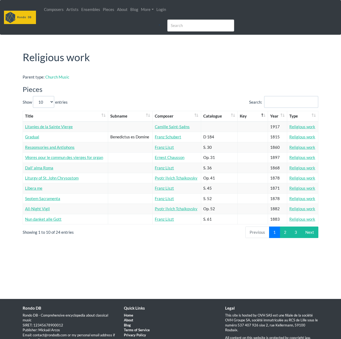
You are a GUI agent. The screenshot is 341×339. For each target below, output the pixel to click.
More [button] (146, 9)
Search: (255, 102)
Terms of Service (137, 330)
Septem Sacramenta (42, 198)
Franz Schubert (168, 136)
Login (161, 9)
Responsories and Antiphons (50, 147)
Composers (54, 9)
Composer (164, 116)
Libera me (33, 188)
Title (29, 116)
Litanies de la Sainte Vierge (49, 126)
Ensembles (90, 9)
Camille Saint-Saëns (172, 126)
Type (293, 116)
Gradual (32, 136)
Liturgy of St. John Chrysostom (52, 178)
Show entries (45, 102)
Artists (72, 9)
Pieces (108, 9)
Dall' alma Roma (39, 167)
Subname (118, 116)
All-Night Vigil (37, 208)
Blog (134, 9)
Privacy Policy (135, 335)
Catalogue (212, 116)
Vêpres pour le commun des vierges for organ (64, 157)
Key (243, 116)
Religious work (302, 126)
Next (309, 232)
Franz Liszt (164, 147)
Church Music (57, 77)
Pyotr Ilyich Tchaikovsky (176, 178)
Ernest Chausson (169, 157)
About (122, 9)
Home (128, 315)
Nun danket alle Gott (43, 219)
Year (274, 116)
